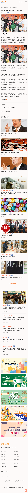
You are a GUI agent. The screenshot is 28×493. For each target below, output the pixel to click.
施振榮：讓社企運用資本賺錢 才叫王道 (10, 152)
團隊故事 (3, 454)
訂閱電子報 (16, 469)
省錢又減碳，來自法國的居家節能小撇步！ (14, 339)
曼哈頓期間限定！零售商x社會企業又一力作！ (12, 277)
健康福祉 (5, 316)
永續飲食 (10, 346)
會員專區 (21, 2)
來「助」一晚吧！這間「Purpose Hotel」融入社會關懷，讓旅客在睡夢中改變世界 (14, 193)
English (3, 459)
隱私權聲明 (14, 486)
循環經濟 (10, 326)
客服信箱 (16, 466)
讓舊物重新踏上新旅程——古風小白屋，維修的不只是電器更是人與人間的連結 (14, 329)
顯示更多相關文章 (14, 283)
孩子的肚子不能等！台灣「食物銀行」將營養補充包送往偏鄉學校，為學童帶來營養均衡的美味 (14, 349)
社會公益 (3, 108)
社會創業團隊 (4, 466)
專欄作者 (3, 456)
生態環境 (3, 213)
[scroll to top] (26, 490)
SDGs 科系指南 (4, 471)
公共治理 (9, 233)
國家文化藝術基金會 (6, 111)
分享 (1, 33)
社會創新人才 (4, 469)
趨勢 (8, 12)
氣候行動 (8, 213)
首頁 (2, 7)
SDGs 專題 (16, 456)
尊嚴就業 (8, 254)
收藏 (13, 33)
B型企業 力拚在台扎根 (6, 235)
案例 (12, 213)
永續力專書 (16, 459)
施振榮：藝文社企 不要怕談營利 (9, 171)
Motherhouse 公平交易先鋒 (8, 256)
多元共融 (9, 7)
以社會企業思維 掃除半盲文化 (8, 133)
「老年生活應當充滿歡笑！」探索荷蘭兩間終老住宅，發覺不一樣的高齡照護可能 (14, 318)
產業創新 (8, 190)
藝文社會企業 (11, 108)
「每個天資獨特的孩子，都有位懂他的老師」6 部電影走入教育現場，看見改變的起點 (14, 307)
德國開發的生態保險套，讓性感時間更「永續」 (12, 215)
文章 (5, 7)
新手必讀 (16, 454)
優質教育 (5, 305)
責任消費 (5, 337)
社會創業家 (14, 7)
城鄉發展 (3, 275)
